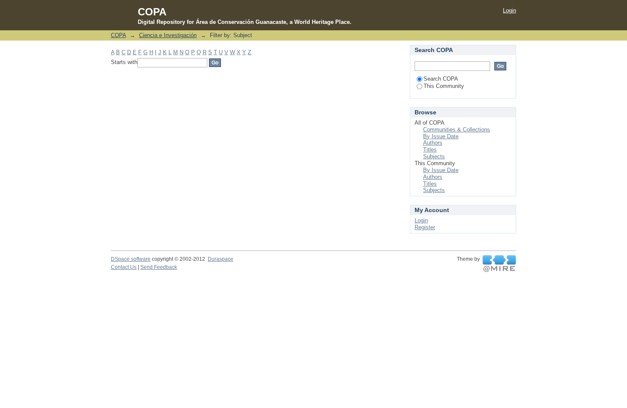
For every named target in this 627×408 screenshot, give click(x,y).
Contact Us (123, 267)
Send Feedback (158, 267)
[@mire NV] (499, 264)
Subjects (434, 156)
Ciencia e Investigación (168, 35)
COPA (118, 35)
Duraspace (220, 259)
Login (509, 10)
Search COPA (441, 79)
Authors (432, 143)
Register (425, 227)
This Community (444, 86)
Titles (430, 149)
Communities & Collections (456, 129)
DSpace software (131, 259)
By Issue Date (441, 136)
